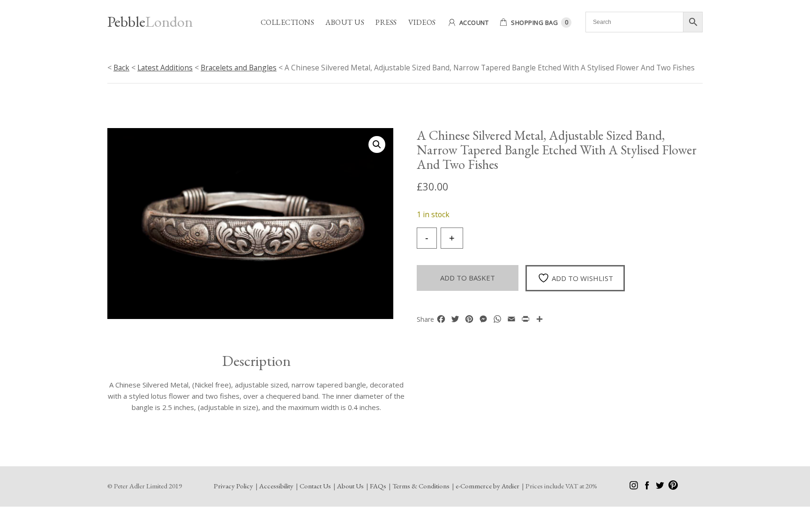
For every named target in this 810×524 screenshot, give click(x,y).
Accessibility (276, 485)
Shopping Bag (534, 22)
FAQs (378, 485)
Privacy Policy (233, 485)
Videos (422, 22)
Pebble (150, 21)
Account (474, 22)
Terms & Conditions (421, 485)
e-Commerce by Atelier (487, 485)
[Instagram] (634, 487)
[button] (376, 144)
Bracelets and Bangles (239, 67)
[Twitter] (660, 487)
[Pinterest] (673, 487)
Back (121, 67)
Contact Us (315, 485)
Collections (288, 22)
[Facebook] (647, 487)
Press (386, 22)
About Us (344, 22)
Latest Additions (165, 67)
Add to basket (467, 277)
